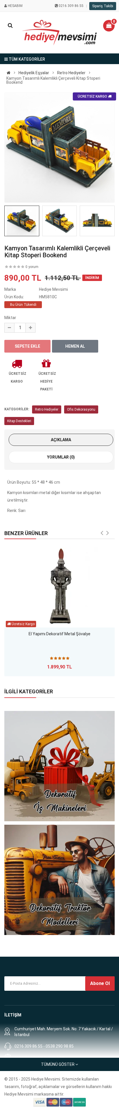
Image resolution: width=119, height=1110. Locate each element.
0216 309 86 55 (71, 6)
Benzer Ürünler (26, 533)
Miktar (10, 317)
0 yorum (31, 267)
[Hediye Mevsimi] (8, 73)
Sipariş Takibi (102, 6)
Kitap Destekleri (19, 421)
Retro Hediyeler (46, 409)
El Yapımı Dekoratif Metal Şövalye (59, 634)
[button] (109, 25)
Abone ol (100, 983)
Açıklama (61, 439)
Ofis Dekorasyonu (81, 409)
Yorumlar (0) (61, 457)
